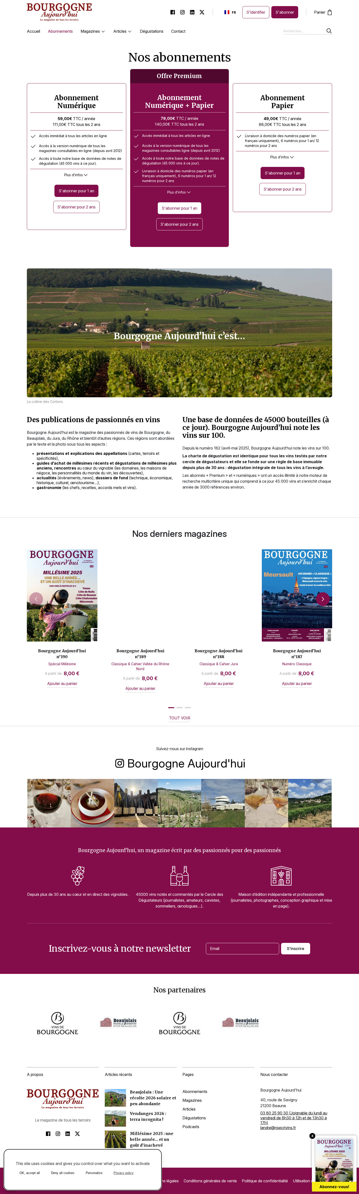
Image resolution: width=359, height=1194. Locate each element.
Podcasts (190, 1126)
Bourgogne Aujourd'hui (186, 762)
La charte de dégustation (207, 455)
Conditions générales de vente (210, 1180)
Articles (120, 31)
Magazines (90, 31)
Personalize (94, 1173)
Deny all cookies (62, 1173)
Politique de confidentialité (265, 1180)
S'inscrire (295, 948)
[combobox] (230, 12)
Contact (178, 31)
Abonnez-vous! (334, 1186)
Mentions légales (164, 1180)
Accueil (33, 31)
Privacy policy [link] (124, 1173)
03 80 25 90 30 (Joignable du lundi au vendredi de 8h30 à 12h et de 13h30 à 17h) (293, 1118)
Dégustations (151, 31)
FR (234, 12)
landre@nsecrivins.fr (278, 1127)
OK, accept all (30, 1173)
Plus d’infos (73, 175)
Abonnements (60, 31)
